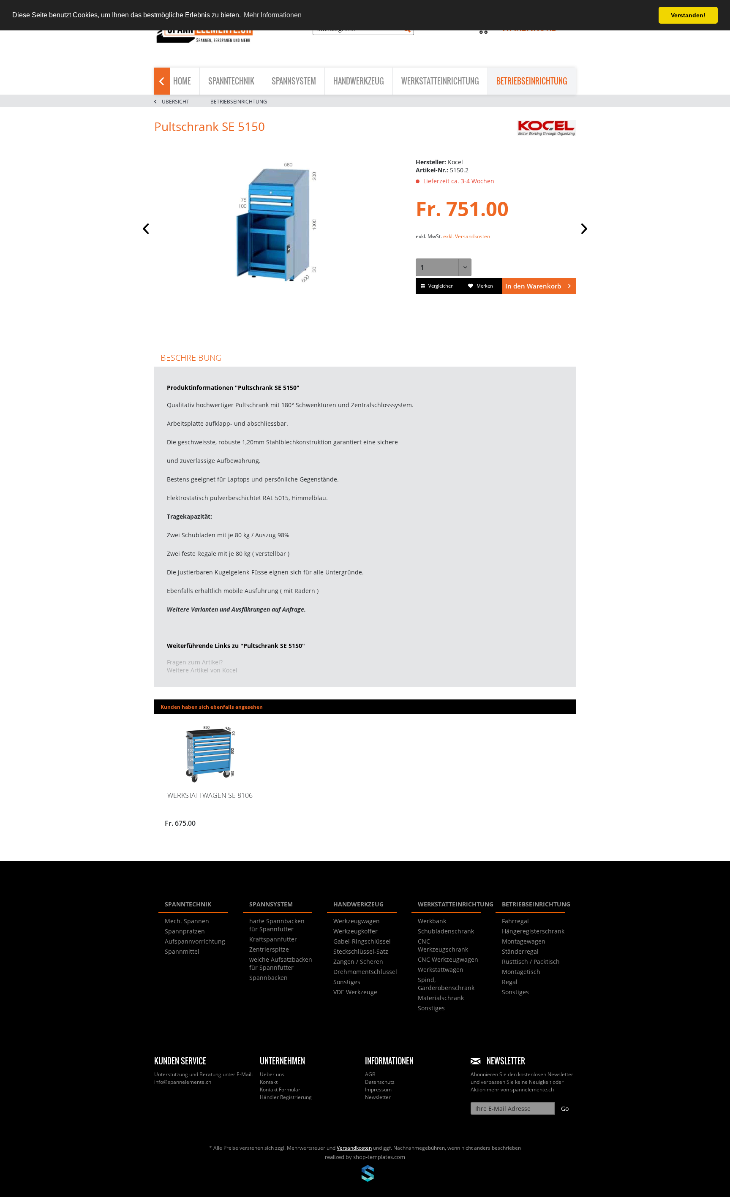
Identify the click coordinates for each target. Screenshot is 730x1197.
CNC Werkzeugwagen (448, 959)
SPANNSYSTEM (271, 904)
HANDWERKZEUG (358, 904)
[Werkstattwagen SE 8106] (210, 754)
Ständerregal (520, 951)
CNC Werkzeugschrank (443, 945)
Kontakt (269, 1081)
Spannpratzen (185, 931)
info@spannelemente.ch (182, 1081)
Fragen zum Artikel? (195, 662)
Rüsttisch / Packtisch (531, 962)
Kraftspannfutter (273, 939)
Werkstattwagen (440, 970)
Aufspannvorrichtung (195, 941)
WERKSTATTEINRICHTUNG (449, 904)
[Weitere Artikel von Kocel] (546, 135)
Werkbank (432, 921)
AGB (370, 1074)
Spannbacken (268, 978)
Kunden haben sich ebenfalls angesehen (212, 706)
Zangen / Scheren (358, 962)
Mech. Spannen (187, 921)
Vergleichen (440, 286)
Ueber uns (272, 1074)
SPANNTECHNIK (188, 904)
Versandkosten (354, 1147)
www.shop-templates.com (365, 1174)
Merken (484, 286)
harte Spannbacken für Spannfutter (277, 925)
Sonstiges (346, 982)
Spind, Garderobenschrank (446, 984)
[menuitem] (363, 32)
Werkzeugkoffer (355, 931)
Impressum (378, 1089)
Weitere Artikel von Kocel (202, 670)
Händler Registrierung (286, 1097)
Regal (510, 982)
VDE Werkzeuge (355, 992)
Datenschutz (380, 1081)
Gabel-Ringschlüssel (362, 941)
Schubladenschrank (446, 931)
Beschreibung (191, 357)
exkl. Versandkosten (466, 236)
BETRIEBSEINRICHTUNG (533, 904)
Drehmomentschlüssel (365, 972)
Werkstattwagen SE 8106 (210, 795)
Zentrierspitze (269, 949)
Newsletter (378, 1097)
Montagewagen (523, 941)
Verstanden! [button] (688, 15)
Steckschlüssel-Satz (360, 951)
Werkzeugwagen (356, 921)
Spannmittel (182, 951)
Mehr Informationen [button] (273, 15)
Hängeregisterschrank (533, 931)
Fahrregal (515, 921)
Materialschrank (441, 998)
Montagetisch (521, 972)
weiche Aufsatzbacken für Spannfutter (280, 963)
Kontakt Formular (280, 1089)
